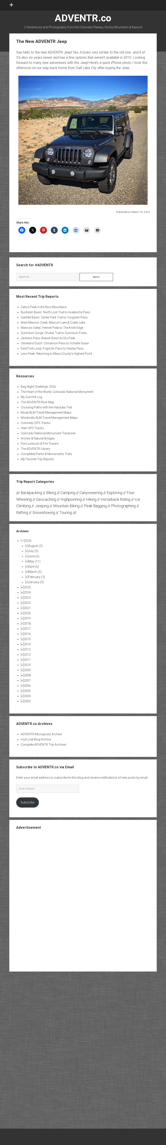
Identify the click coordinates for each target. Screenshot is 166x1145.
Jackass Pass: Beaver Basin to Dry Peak (48, 338)
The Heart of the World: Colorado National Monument (57, 392)
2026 (27, 540)
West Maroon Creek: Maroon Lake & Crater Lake (53, 322)
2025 (27, 587)
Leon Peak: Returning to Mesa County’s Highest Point (56, 353)
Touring (65, 512)
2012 (27, 654)
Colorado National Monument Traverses (48, 433)
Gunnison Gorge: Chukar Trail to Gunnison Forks (54, 333)
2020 (27, 613)
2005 (27, 691)
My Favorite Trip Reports (37, 459)
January (36, 582)
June (33, 556)
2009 (27, 670)
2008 (27, 675)
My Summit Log (31, 397)
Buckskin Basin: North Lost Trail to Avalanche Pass (55, 312)
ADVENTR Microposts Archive (41, 734)
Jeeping (42, 506)
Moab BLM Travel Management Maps (46, 412)
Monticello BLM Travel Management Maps (49, 417)
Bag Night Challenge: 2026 (38, 386)
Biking (51, 492)
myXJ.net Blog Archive (36, 739)
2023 (27, 597)
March (35, 571)
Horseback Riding (115, 499)
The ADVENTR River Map (37, 402)
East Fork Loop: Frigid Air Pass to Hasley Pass (52, 348)
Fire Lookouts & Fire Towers (40, 443)
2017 (27, 628)
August (35, 546)
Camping (68, 492)
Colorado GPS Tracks (36, 423)
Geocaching (46, 499)
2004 (27, 696)
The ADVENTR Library (35, 448)
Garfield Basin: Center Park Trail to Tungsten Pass (54, 317)
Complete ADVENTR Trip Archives (43, 744)
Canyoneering (91, 492)
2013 (27, 649)
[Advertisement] (83, 900)
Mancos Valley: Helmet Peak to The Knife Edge (52, 327)
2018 (27, 623)
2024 (27, 592)
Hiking (91, 499)
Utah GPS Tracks (32, 428)
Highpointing (71, 499)
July (33, 551)
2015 (27, 639)
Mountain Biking (66, 506)
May (34, 561)
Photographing (123, 506)
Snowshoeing (43, 512)
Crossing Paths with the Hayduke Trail (46, 407)
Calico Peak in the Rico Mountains (44, 307)
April (33, 566)
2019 (27, 618)
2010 (27, 665)
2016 (27, 634)
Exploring (114, 492)
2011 (27, 659)
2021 (27, 608)
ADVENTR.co (83, 18)
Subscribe (27, 802)
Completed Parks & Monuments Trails (46, 454)
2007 (27, 680)
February (36, 577)
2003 (27, 701)
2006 (27, 685)
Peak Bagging (95, 506)
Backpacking (31, 492)
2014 (27, 644)
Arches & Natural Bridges (38, 438)
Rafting (22, 512)
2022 (27, 603)
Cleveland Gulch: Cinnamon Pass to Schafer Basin (55, 343)
